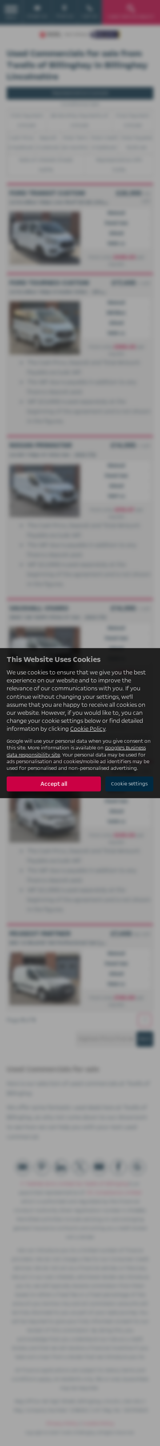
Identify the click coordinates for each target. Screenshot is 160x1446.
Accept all (53, 784)
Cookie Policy (87, 729)
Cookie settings (129, 783)
